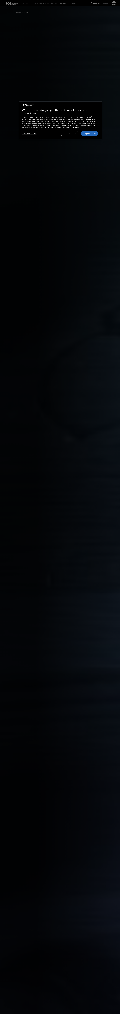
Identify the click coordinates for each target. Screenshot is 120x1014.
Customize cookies (29, 134)
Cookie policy (74, 127)
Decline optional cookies (69, 134)
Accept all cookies (89, 134)
